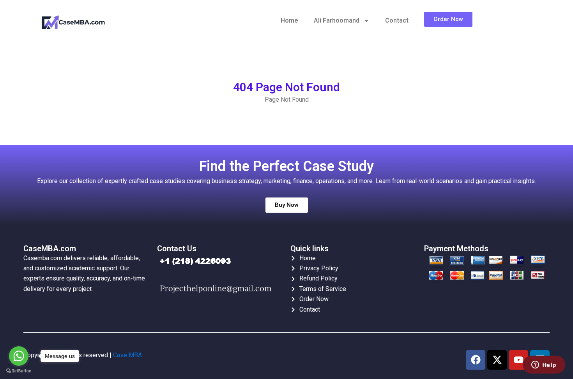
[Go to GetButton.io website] (18, 371)
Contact (397, 20)
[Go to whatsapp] (18, 356)
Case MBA (127, 355)
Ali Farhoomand (336, 20)
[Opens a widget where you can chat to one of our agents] (543, 365)
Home (289, 20)
